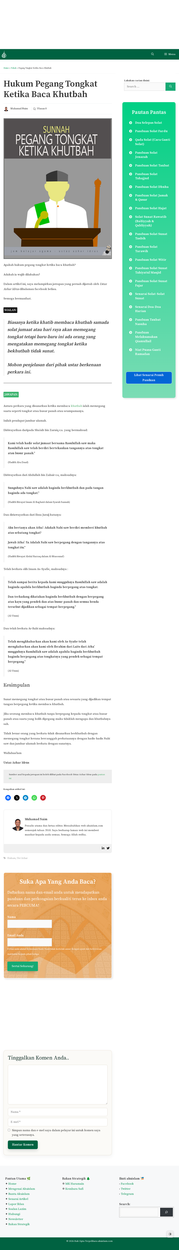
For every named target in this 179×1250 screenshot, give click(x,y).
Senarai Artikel (18, 1199)
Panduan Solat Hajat (151, 208)
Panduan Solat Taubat (152, 165)
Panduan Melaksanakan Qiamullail (146, 336)
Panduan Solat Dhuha (152, 187)
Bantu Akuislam (19, 1194)
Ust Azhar (22, 858)
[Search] (171, 87)
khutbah (76, 406)
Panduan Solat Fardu (151, 131)
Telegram (127, 1194)
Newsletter (15, 1219)
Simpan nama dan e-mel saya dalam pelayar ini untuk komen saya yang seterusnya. (56, 1132)
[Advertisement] (89, 24)
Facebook (127, 1184)
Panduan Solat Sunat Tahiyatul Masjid (151, 270)
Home (6, 68)
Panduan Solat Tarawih (146, 249)
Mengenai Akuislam (21, 1189)
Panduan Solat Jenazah (146, 155)
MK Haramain (74, 1184)
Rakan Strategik (19, 1224)
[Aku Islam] (4, 54)
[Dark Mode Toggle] (170, 1234)
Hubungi (14, 1214)
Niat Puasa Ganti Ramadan (148, 352)
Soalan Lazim (17, 1209)
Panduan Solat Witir (150, 260)
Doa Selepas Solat (148, 123)
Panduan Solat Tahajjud (146, 176)
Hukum (11, 858)
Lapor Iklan (16, 1204)
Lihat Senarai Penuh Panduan (149, 377)
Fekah (13, 68)
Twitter (125, 1189)
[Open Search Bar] (152, 54)
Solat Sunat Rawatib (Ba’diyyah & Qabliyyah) (150, 221)
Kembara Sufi (74, 1189)
